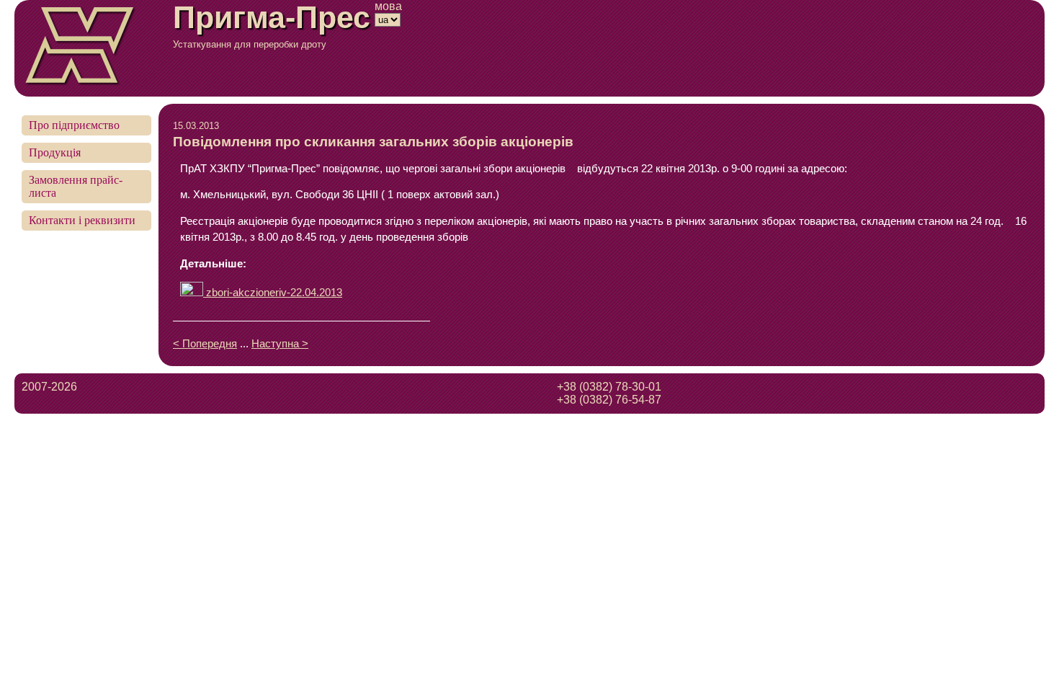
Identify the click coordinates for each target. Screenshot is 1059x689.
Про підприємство (74, 125)
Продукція (55, 152)
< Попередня (205, 344)
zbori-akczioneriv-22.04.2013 (272, 292)
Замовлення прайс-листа (75, 186)
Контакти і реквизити (82, 220)
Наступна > (279, 344)
